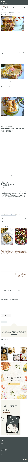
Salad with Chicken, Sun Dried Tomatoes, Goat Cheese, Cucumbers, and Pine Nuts (6, 220)
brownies (5, 214)
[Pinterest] (26, 459)
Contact (2, 443)
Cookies (7, 6)
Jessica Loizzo (3, 10)
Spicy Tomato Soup (24, 219)
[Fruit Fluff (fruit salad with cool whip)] (23, 357)
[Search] (26, 340)
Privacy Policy (3, 445)
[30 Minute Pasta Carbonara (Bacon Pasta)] (4, 350)
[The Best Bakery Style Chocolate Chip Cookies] (23, 350)
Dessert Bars (19, 214)
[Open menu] (27, 2)
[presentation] (7, 236)
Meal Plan (2, 454)
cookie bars (9, 214)
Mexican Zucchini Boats (7, 268)
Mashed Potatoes (21, 290)
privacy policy (17, 12)
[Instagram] (25, 459)
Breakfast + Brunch (4, 450)
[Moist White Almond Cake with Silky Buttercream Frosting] (16, 357)
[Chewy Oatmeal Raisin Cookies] (11, 350)
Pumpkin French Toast (7, 290)
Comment (3, 301)
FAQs (1, 444)
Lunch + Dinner (3, 451)
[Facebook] (23, 459)
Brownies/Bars (3, 6)
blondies (2, 214)
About (2, 442)
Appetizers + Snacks (4, 449)
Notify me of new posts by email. (7, 319)
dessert (16, 214)
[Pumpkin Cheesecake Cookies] (4, 357)
